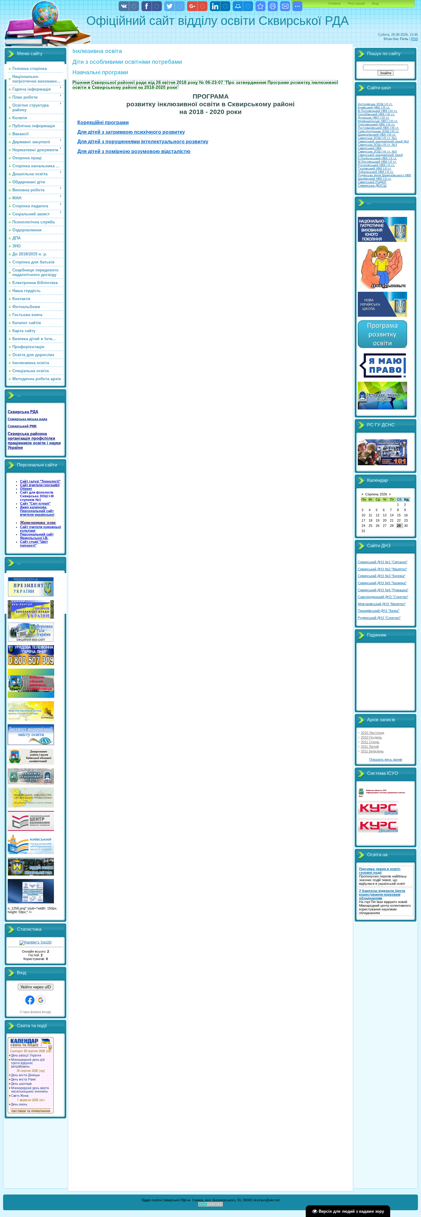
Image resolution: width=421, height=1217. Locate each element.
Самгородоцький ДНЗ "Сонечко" (383, 597)
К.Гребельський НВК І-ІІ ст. (377, 158)
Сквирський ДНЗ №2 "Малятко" (382, 569)
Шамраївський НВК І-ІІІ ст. (377, 134)
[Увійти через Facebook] (30, 1000)
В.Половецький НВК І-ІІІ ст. (378, 110)
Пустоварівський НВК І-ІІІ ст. (378, 127)
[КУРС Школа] (378, 814)
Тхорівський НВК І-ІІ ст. (374, 168)
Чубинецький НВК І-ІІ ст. (376, 171)
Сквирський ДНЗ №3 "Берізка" (381, 576)
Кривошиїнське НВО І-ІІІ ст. (378, 121)
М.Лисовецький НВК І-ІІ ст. (377, 161)
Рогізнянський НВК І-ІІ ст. (376, 165)
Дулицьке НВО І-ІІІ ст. (374, 117)
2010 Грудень (371, 737)
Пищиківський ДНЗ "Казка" (378, 611)
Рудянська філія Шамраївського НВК (384, 175)
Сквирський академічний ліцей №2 (383, 141)
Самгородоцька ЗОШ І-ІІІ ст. (378, 131)
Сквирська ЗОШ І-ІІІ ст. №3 (377, 144)
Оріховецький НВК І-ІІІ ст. (376, 124)
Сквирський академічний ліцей (380, 155)
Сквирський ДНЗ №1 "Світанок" (382, 562)
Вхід (375, 3)
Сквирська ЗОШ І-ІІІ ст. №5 (377, 151)
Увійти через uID (35, 987)
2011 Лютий (370, 746)
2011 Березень (372, 751)
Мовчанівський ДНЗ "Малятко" (382, 604)
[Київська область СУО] (382, 796)
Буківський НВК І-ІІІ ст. (374, 107)
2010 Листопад (372, 733)
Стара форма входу (35, 1012)
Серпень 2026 (376, 494)
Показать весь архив (385, 759)
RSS (414, 39)
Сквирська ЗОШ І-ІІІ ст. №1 (377, 138)
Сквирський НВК (370, 148)
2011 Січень (370, 742)
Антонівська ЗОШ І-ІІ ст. (375, 104)
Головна (334, 3)
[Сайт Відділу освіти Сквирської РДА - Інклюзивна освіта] (260, 6)
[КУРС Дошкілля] (378, 831)
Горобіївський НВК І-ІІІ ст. (376, 114)
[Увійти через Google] (41, 1000)
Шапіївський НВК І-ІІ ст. (374, 178)
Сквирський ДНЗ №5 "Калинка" (382, 583)
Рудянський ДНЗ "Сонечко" (379, 618)
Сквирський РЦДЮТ (372, 182)
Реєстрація (356, 3)
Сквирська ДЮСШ (372, 185)
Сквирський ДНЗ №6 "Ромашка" (383, 590)
